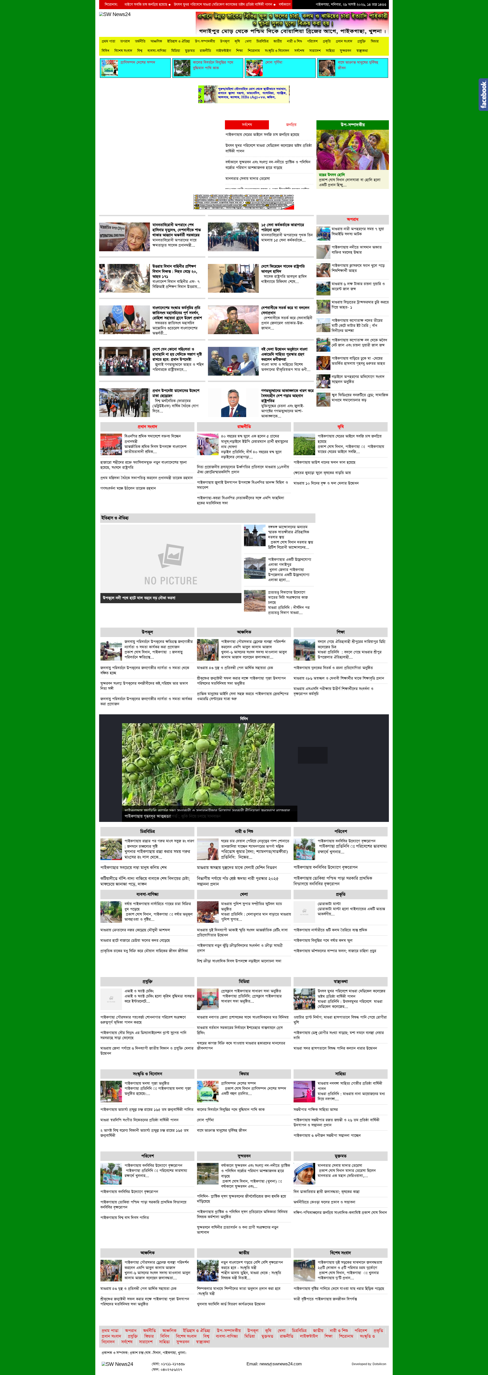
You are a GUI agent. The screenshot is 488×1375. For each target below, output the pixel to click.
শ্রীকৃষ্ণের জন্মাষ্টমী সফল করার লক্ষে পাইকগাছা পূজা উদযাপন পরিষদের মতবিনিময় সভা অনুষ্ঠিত (241, 681)
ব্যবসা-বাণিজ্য (156, 50)
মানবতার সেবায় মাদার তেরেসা (247, 178)
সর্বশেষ (299, 50)
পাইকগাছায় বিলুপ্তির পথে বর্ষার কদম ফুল (323, 940)
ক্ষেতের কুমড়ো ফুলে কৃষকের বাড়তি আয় (322, 473)
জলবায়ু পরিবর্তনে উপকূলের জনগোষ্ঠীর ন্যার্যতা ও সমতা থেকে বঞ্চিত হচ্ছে (144, 670)
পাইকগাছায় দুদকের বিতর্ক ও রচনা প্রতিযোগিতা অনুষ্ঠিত (333, 668)
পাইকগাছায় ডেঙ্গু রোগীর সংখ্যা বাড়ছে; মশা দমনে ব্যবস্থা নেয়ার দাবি (339, 1035)
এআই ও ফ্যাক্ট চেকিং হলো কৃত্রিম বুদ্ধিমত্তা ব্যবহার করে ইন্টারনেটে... (159, 996)
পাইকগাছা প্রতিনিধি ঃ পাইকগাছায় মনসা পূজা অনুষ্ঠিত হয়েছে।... (158, 1088)
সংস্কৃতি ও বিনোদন (277, 50)
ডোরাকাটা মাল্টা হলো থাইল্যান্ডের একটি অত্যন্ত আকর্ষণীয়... (351, 909)
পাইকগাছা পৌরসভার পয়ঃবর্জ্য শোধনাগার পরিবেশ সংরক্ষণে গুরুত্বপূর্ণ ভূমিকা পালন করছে (143, 1020)
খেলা (248, 41)
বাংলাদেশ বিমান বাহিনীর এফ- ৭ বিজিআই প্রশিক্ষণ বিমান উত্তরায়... (176, 276)
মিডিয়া (175, 50)
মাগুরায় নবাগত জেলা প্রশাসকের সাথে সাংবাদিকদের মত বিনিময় (242, 1017)
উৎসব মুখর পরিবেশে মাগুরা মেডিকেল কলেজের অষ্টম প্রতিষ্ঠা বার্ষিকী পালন (182, 4)
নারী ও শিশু (294, 41)
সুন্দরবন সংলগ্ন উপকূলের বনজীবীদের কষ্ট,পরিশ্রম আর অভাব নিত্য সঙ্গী (144, 686)
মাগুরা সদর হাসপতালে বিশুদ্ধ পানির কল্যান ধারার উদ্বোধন (335, 1048)
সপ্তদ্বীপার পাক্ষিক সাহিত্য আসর (316, 1109)
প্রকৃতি (327, 41)
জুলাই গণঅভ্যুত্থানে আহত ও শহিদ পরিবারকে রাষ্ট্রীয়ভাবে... (178, 359)
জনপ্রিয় (291, 124)
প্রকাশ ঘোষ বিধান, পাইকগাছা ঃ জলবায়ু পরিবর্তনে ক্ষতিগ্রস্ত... (159, 649)
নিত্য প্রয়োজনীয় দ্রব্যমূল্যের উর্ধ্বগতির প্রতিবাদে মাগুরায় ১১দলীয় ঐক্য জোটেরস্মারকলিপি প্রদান (243, 469)
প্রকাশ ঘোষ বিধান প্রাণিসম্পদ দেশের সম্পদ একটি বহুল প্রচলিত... (253, 1088)
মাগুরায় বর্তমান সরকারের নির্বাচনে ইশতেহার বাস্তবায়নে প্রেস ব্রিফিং (240, 1030)
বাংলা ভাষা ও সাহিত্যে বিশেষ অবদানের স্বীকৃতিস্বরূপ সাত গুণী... (286, 359)
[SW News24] (115, 14)
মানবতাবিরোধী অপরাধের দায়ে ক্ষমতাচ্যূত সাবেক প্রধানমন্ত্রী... (176, 235)
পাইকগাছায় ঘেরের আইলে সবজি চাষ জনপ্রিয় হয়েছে (262, 134)
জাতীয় (277, 41)
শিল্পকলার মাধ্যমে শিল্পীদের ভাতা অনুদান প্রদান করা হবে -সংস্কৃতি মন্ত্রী (238, 1291)
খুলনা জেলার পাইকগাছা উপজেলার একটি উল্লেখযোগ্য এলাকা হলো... (289, 570)
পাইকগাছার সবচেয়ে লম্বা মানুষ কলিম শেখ (133, 868)
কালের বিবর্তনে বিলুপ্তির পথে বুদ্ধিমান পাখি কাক (231, 1109)
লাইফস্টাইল (223, 50)
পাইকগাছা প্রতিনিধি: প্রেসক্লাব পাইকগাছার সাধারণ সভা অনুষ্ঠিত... (251, 996)
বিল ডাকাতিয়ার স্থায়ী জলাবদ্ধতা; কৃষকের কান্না (327, 1191)
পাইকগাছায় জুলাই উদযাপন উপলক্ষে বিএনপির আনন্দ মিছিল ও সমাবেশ (242, 485)
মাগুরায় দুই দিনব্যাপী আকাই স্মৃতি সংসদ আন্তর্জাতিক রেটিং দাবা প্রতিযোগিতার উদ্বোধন (242, 932)
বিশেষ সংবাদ (123, 50)
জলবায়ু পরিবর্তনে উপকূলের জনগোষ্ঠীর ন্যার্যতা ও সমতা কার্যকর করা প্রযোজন (146, 701)
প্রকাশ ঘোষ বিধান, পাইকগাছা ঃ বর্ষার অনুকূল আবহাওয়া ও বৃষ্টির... (159, 911)
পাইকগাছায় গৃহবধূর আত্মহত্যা (148, 816)
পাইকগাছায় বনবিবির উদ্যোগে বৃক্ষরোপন (326, 867)
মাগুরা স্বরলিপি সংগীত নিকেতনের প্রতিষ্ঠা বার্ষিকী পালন (139, 1120)
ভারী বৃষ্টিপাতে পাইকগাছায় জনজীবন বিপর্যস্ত (325, 1299)
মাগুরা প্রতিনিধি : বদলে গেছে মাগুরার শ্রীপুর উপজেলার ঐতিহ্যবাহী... (351, 649)
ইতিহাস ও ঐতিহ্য (178, 41)
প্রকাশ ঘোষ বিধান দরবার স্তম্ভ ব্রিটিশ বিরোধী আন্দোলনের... (290, 537)
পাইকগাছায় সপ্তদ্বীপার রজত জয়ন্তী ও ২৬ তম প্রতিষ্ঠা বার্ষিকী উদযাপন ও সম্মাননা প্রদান (336, 1122)
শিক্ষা (239, 50)
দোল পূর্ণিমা (205, 1120)
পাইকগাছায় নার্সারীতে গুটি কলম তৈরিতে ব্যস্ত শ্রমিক (330, 930)
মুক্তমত (190, 50)
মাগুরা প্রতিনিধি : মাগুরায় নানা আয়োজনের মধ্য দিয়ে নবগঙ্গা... (351, 1091)
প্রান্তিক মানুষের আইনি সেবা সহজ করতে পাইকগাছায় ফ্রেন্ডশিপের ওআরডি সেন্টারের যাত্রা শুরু (242, 696)
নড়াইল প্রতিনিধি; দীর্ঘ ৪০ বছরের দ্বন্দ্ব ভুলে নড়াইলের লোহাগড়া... (254, 447)
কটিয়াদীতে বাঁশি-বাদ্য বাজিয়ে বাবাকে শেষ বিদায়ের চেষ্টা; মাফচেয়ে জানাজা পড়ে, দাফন (145, 881)
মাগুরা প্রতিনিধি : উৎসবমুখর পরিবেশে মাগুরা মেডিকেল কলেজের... (351, 998)
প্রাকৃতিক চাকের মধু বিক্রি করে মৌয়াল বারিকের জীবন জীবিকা (144, 951)
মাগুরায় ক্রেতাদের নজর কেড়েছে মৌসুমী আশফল (135, 930)
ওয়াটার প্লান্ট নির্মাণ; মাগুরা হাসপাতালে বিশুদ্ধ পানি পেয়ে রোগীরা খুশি (340, 1020)
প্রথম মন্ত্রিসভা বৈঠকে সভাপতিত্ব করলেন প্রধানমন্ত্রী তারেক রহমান (146, 478)
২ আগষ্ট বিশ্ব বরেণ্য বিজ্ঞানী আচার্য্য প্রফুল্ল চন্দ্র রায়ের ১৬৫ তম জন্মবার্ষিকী (144, 1133)
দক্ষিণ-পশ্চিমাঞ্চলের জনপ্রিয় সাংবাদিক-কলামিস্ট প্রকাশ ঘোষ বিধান (340, 1212)
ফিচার (375, 41)
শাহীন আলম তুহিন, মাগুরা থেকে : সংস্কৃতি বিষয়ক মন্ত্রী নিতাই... (252, 1270)
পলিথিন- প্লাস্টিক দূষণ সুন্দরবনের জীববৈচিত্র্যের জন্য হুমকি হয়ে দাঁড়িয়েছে (241, 1199)
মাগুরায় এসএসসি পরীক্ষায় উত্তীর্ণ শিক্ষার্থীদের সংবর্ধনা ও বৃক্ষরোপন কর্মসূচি (333, 691)
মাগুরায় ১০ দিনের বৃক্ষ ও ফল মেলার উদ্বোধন (326, 483)
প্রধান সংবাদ (344, 41)
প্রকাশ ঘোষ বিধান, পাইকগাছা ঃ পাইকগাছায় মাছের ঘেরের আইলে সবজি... (351, 444)
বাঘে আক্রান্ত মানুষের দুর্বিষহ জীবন (222, 1130)
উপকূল (225, 41)
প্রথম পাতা (108, 41)
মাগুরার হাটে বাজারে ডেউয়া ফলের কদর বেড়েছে (135, 940)
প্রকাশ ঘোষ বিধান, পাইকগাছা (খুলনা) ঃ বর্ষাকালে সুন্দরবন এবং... (255, 1176)
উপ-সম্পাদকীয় (205, 41)
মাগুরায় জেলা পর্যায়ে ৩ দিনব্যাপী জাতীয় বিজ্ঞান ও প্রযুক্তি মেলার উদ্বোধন (146, 1051)
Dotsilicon (379, 1364)
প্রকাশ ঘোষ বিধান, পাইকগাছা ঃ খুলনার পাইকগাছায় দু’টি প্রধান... (350, 1270)
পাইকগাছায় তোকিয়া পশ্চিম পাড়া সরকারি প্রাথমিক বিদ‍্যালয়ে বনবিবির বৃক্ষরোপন (333, 881)
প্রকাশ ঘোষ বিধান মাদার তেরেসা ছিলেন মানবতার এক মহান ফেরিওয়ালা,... (347, 1170)
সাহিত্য (330, 50)
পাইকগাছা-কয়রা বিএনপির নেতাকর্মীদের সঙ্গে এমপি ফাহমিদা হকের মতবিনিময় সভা (240, 500)
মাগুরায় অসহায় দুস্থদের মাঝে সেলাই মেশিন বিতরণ (237, 868)
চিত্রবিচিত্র (262, 41)
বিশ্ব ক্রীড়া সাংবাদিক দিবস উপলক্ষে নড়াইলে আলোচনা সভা (239, 961)
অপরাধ (125, 41)
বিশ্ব (139, 50)
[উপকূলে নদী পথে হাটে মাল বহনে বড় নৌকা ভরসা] (170, 563)
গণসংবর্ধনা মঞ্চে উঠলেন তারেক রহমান (128, 488)
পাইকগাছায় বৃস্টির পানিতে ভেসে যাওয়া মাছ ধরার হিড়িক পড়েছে (339, 1288)
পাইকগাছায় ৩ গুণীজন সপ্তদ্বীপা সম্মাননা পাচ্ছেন (327, 1135)
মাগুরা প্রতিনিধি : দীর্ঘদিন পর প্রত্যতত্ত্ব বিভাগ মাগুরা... (289, 602)
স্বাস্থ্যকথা (362, 50)
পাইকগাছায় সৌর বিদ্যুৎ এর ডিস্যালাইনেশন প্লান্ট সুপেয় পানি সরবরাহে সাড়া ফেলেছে (143, 1035)
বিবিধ (105, 50)
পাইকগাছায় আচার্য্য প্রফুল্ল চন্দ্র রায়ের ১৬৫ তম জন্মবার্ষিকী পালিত (146, 1109)
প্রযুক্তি (361, 41)
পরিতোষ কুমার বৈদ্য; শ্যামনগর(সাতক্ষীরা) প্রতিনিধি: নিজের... (255, 849)
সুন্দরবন (345, 50)
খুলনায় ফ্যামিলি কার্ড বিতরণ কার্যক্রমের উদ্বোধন (231, 1304)
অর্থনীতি (140, 41)
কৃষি (237, 41)
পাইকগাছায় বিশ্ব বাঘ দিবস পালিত (124, 1217)
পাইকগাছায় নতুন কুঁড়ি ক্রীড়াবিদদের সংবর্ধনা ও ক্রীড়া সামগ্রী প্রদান (240, 948)
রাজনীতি (205, 50)
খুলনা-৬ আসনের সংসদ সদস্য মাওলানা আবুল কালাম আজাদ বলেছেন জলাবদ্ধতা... (254, 649)
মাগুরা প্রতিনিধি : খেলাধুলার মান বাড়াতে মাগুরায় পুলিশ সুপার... (256, 911)
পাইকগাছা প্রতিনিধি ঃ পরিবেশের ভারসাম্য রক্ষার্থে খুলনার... (352, 846)
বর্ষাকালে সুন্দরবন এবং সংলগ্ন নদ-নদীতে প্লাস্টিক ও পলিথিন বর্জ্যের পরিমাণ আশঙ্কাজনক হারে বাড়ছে (267, 164)
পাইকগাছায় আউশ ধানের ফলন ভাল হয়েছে (324, 462)
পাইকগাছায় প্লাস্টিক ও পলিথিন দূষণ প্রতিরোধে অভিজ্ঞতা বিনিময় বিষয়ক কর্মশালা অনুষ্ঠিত (242, 1214)
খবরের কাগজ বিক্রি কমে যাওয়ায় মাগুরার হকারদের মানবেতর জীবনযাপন (241, 1046)
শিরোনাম (254, 50)
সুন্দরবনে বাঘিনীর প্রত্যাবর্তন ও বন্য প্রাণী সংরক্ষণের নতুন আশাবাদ (237, 1230)
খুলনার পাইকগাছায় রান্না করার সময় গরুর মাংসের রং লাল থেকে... (159, 849)
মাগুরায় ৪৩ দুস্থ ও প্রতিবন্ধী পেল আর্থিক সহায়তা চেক (235, 668)
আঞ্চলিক (156, 41)
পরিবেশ (312, 41)
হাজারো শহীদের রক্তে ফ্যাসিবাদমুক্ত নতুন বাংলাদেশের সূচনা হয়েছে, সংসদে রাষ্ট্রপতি (143, 465)
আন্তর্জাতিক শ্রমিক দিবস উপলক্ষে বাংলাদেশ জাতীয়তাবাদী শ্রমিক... (155, 444)
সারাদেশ (315, 50)
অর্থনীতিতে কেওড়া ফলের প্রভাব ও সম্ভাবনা (324, 1202)
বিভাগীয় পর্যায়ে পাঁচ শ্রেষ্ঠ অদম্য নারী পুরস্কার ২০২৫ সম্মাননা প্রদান (238, 881)
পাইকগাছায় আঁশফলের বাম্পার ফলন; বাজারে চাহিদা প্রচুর (335, 951)
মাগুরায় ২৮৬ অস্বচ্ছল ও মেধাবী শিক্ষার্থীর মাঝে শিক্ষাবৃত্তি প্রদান (339, 678)
